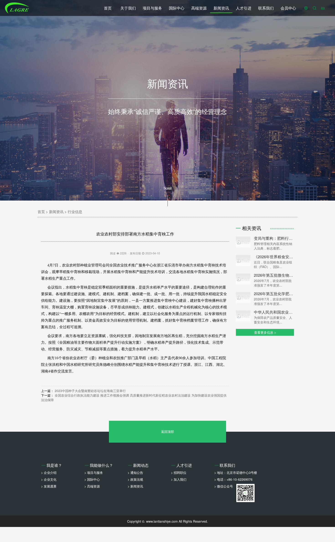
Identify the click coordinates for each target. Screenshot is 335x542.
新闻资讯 (221, 8)
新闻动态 (138, 465)
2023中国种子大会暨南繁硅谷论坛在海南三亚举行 (90, 390)
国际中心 (176, 8)
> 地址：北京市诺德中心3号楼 (235, 472)
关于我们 (128, 8)
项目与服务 (152, 8)
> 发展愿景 (49, 486)
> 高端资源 (92, 486)
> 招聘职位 (178, 472)
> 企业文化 (49, 479)
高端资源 (199, 8)
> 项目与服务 (93, 472)
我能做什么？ (99, 465)
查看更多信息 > (265, 332)
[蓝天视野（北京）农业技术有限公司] (17, 8)
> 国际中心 (92, 479)
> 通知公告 (135, 472)
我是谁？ (51, 465)
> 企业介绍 (49, 472)
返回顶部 (167, 431)
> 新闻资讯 (135, 486)
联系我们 (266, 8)
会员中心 (288, 8)
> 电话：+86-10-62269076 (233, 479)
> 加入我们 (178, 479)
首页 (108, 8)
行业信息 (75, 211)
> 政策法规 (135, 479)
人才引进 (243, 8)
